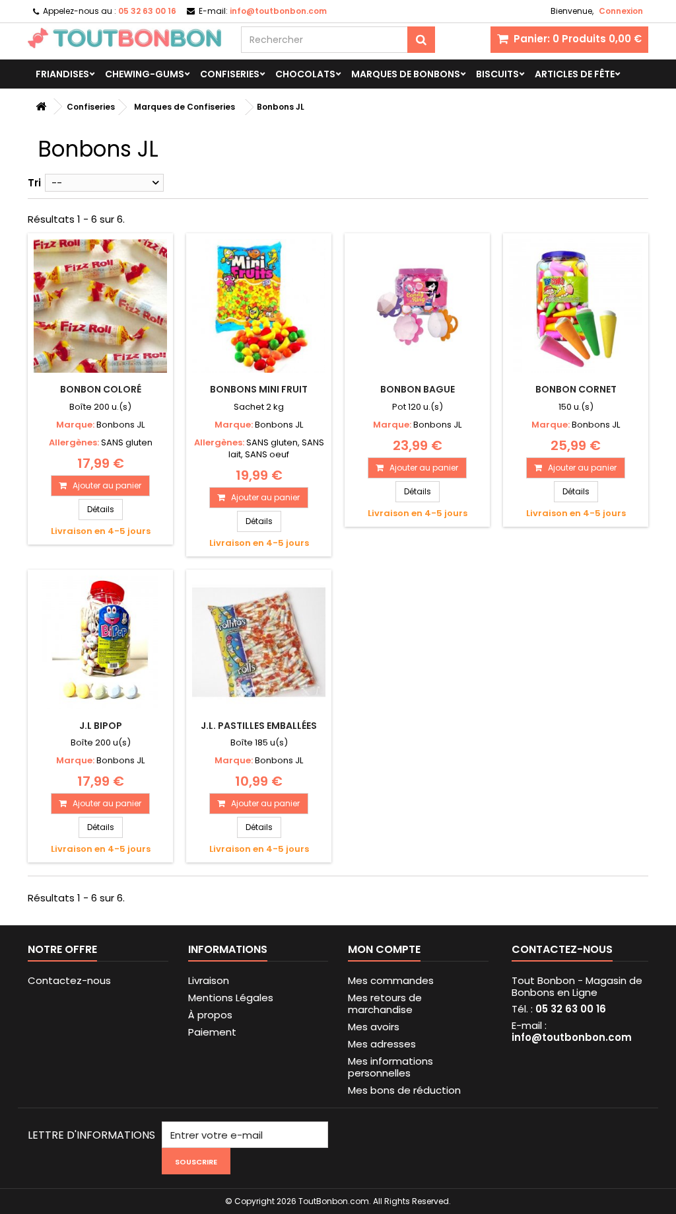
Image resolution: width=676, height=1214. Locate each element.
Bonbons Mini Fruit (259, 389)
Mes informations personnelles (390, 1067)
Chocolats (305, 74)
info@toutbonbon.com (572, 1037)
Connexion (621, 11)
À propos (210, 1015)
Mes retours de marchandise (385, 1003)
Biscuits (497, 74)
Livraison (208, 980)
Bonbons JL (120, 424)
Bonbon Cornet (576, 389)
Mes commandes (391, 980)
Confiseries (229, 74)
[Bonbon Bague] (417, 306)
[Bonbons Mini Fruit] (258, 306)
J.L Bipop (100, 725)
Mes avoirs (373, 1027)
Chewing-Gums (144, 74)
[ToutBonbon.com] (124, 38)
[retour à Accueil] (40, 106)
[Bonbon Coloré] (100, 306)
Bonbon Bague (417, 389)
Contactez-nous (69, 980)
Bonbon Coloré (100, 389)
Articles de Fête (575, 74)
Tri (34, 183)
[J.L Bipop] (100, 642)
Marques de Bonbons (405, 74)
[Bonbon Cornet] (575, 306)
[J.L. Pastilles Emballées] (258, 642)
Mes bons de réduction (404, 1090)
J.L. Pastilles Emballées (259, 725)
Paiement (212, 1032)
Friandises (62, 74)
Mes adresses (382, 1044)
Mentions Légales (230, 998)
